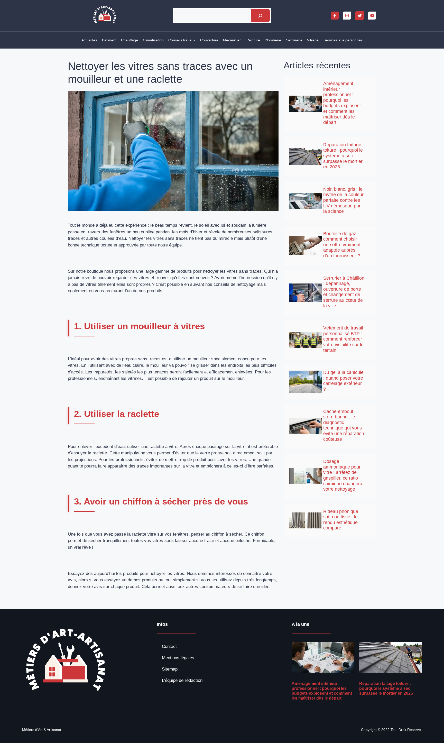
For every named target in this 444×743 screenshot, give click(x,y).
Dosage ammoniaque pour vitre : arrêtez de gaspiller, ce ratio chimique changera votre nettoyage (342, 475)
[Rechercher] (260, 15)
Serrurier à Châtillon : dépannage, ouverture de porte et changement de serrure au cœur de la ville (343, 292)
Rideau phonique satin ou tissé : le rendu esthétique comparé (340, 520)
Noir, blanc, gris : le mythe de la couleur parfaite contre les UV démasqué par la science (343, 200)
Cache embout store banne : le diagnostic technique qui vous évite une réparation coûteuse (343, 425)
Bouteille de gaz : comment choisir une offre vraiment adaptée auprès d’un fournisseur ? (341, 244)
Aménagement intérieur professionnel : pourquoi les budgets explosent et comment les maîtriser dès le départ (342, 103)
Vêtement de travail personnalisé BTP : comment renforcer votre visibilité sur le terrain (343, 339)
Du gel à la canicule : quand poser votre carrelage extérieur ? (343, 381)
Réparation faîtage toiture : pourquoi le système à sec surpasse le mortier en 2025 (343, 155)
